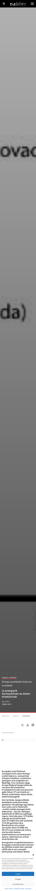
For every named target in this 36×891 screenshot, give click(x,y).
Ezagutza (15, 716)
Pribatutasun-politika (19, 888)
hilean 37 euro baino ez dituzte (15, 793)
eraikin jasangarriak (8, 732)
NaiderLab (5, 716)
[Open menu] (32, 4)
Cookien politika (9, 888)
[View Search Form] (4, 4)
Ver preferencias (18, 884)
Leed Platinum (18, 771)
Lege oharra (28, 888)
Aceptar (18, 874)
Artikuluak (26, 716)
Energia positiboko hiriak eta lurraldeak (17, 683)
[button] (33, 855)
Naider (4, 704)
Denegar (18, 879)
